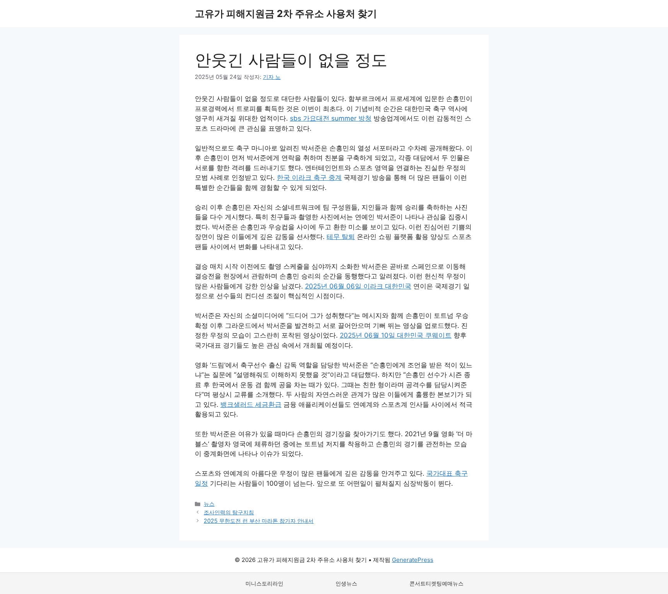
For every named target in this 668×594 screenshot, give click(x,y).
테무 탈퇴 (341, 237)
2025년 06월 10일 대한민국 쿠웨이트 (396, 335)
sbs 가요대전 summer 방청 (330, 118)
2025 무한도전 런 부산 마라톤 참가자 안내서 (259, 520)
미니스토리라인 (264, 583)
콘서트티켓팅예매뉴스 (436, 583)
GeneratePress (412, 559)
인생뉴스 (346, 583)
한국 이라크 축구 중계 (309, 177)
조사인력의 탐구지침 (229, 512)
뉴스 (209, 503)
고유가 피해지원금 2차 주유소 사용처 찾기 (286, 13)
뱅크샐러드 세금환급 (250, 404)
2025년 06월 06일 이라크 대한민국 (358, 286)
